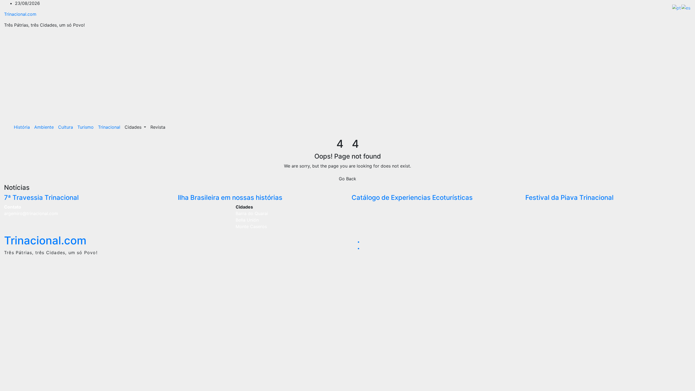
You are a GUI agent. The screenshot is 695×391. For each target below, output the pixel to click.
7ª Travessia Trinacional (41, 197)
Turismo (85, 127)
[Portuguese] (676, 7)
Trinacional (109, 127)
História (22, 127)
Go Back (347, 178)
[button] (675, 127)
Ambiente (44, 127)
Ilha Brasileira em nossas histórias (230, 197)
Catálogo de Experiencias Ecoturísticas (412, 197)
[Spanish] (686, 7)
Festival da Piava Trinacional (569, 197)
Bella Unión (247, 220)
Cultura (65, 127)
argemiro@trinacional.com (31, 213)
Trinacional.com (20, 14)
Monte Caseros (251, 226)
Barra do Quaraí (252, 213)
